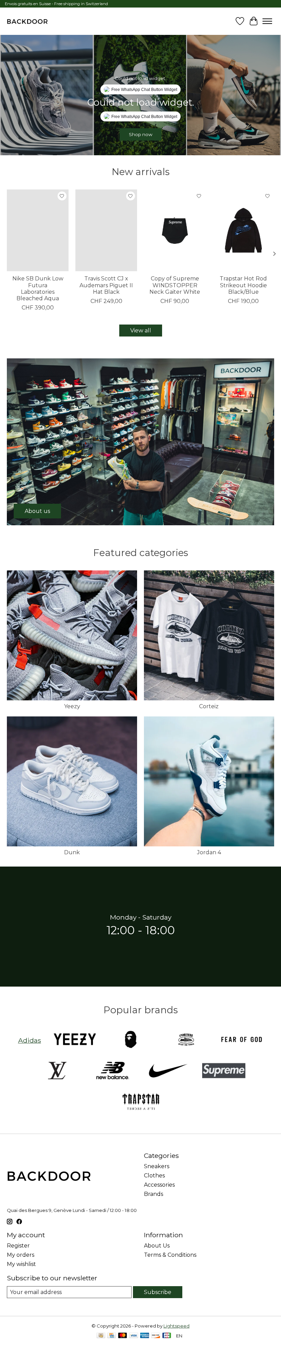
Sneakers (156, 1166)
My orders (20, 1255)
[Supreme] (223, 1071)
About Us (157, 1245)
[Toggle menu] (267, 21)
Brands (153, 1194)
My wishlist (21, 1264)
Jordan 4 (209, 852)
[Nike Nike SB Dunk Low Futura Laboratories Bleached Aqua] (38, 230)
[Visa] (133, 1336)
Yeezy (72, 706)
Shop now (140, 134)
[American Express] (144, 1336)
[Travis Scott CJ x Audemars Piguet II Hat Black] (106, 230)
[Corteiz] (186, 1040)
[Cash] (101, 1336)
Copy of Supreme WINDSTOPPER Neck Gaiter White (174, 285)
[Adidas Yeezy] (75, 1040)
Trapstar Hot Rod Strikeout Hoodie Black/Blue (243, 285)
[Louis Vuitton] (57, 1071)
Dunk (72, 852)
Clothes (154, 1175)
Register (18, 1245)
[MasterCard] (122, 1336)
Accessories (159, 1185)
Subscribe (157, 1292)
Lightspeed (176, 1326)
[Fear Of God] (241, 1040)
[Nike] (168, 1071)
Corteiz (209, 706)
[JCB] (166, 1336)
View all (140, 330)
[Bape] (130, 1040)
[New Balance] (112, 1071)
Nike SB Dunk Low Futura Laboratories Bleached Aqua (37, 289)
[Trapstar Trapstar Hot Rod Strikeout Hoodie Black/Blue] (243, 230)
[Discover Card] (155, 1336)
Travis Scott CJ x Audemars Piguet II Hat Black (106, 285)
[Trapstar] (140, 1102)
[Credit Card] (111, 1336)
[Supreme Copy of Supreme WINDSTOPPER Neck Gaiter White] (175, 230)
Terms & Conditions (170, 1255)
